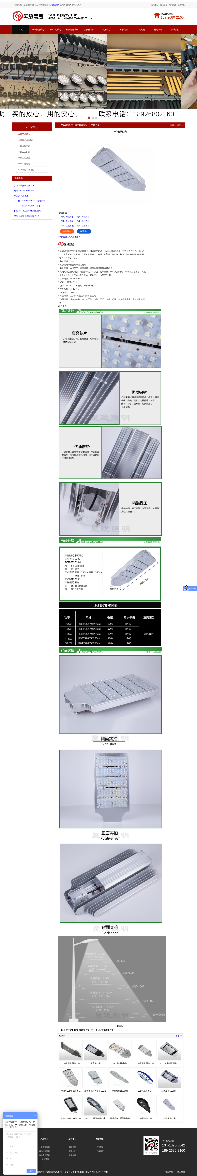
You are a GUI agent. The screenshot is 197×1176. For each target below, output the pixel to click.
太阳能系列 (89, 29)
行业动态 (72, 1151)
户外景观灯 (55, 5)
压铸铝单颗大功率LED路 (95, 1091)
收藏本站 (154, 5)
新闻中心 (158, 29)
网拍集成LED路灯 (120, 1091)
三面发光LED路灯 (169, 1091)
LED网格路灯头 (145, 1118)
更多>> (179, 1036)
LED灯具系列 (55, 29)
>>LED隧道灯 (24, 164)
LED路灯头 (94, 125)
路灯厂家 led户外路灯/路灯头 (77, 1030)
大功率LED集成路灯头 (71, 1091)
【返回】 (120, 1026)
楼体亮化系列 (72, 29)
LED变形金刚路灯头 (71, 1063)
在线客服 (70, 217)
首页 (21, 29)
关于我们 (124, 29)
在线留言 (67, 231)
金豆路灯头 (95, 1063)
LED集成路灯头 (120, 1063)
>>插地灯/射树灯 (25, 140)
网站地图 (173, 5)
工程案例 (141, 29)
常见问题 (72, 1155)
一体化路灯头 (64, 237)
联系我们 (181, 5)
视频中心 (106, 29)
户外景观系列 (38, 29)
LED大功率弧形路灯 (169, 1063)
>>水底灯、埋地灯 (26, 169)
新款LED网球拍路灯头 (95, 1118)
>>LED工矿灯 (24, 152)
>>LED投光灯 (24, 146)
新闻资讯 (72, 1147)
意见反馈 (163, 5)
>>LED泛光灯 (24, 158)
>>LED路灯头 (24, 134)
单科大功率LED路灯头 (71, 1118)
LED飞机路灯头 (106, 1030)
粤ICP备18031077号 (82, 1172)
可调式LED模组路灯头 (120, 1118)
